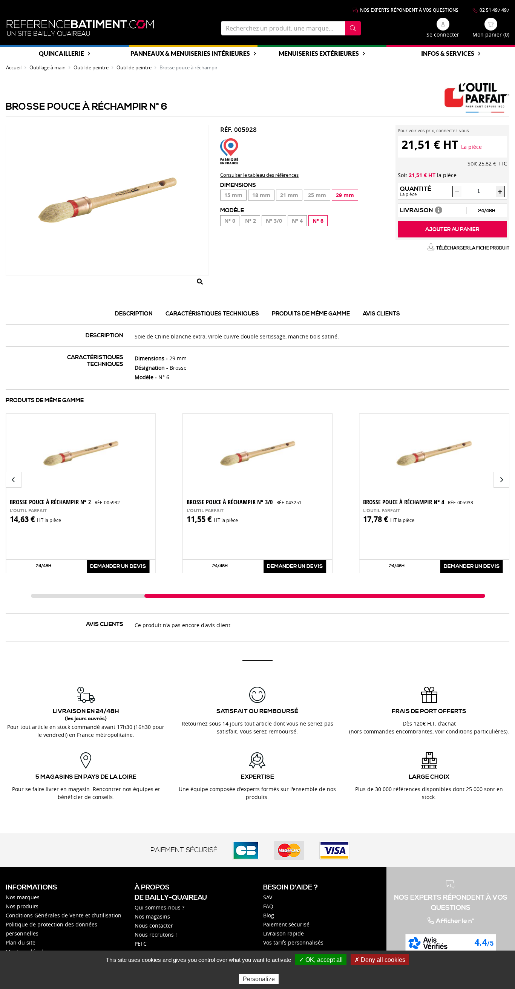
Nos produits (22, 906)
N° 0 (229, 220)
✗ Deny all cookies (379, 960)
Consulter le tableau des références (259, 174)
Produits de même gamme (311, 313)
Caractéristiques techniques (212, 313)
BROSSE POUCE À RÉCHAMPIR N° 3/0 (244, 502)
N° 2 (250, 220)
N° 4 (297, 220)
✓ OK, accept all (321, 960)
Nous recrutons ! (156, 934)
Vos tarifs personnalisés (293, 942)
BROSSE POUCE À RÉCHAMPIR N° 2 (65, 502)
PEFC (141, 943)
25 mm (317, 195)
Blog (268, 915)
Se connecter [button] (442, 34)
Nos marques (23, 897)
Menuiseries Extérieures (319, 53)
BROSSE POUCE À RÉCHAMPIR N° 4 (418, 502)
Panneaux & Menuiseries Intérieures (190, 53)
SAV (267, 897)
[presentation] (13, 480)
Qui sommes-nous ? (159, 907)
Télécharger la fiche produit (472, 248)
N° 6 (318, 220)
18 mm (261, 195)
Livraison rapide (283, 933)
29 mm (345, 195)
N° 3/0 (274, 220)
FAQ (268, 906)
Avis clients (381, 313)
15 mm (233, 195)
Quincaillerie (61, 53)
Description (134, 313)
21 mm (289, 195)
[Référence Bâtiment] (80, 28)
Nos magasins (152, 916)
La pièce (471, 146)
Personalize (259, 979)
